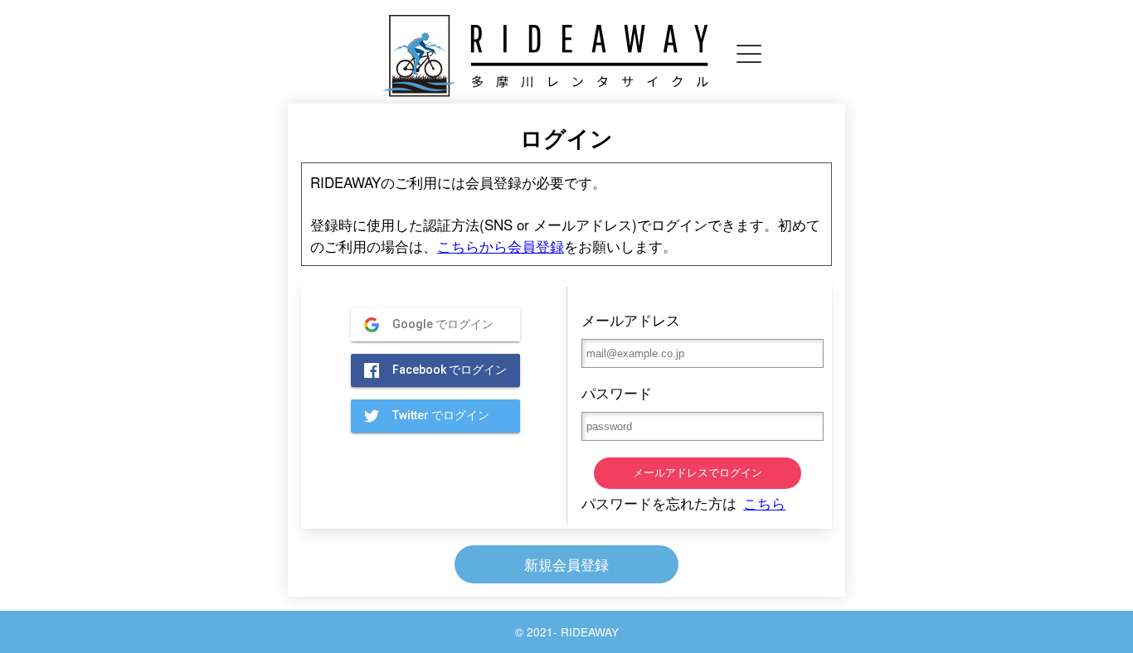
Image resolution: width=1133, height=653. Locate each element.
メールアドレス (630, 319)
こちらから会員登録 (500, 245)
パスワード (616, 392)
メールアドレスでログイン (697, 473)
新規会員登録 (566, 564)
